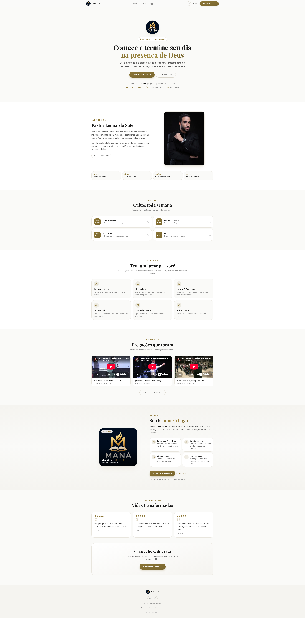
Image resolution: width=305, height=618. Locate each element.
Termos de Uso (146, 608)
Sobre (135, 4)
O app (151, 4)
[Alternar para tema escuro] (189, 3)
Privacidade (159, 608)
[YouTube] (155, 598)
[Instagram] (149, 598)
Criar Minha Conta (208, 3)
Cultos (143, 4)
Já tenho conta (165, 75)
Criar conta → (181, 473)
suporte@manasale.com (152, 604)
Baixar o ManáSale (164, 473)
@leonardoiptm (102, 156)
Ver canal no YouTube (154, 392)
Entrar (195, 3)
